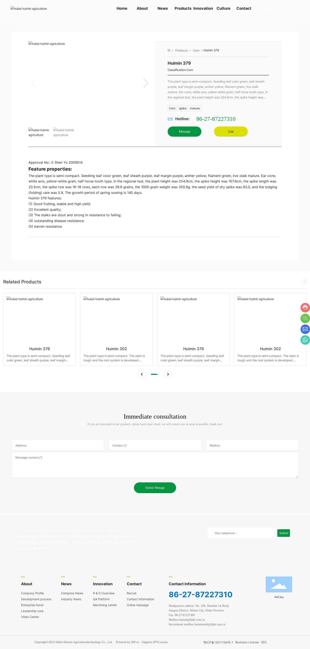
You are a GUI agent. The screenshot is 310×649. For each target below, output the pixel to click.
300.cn (135, 642)
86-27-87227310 (216, 119)
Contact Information (187, 584)
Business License (247, 642)
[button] (146, 83)
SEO (264, 642)
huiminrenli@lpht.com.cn (210, 624)
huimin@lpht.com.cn (193, 619)
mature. (195, 108)
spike (182, 108)
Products (181, 50)
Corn (196, 50)
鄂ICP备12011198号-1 (218, 642)
